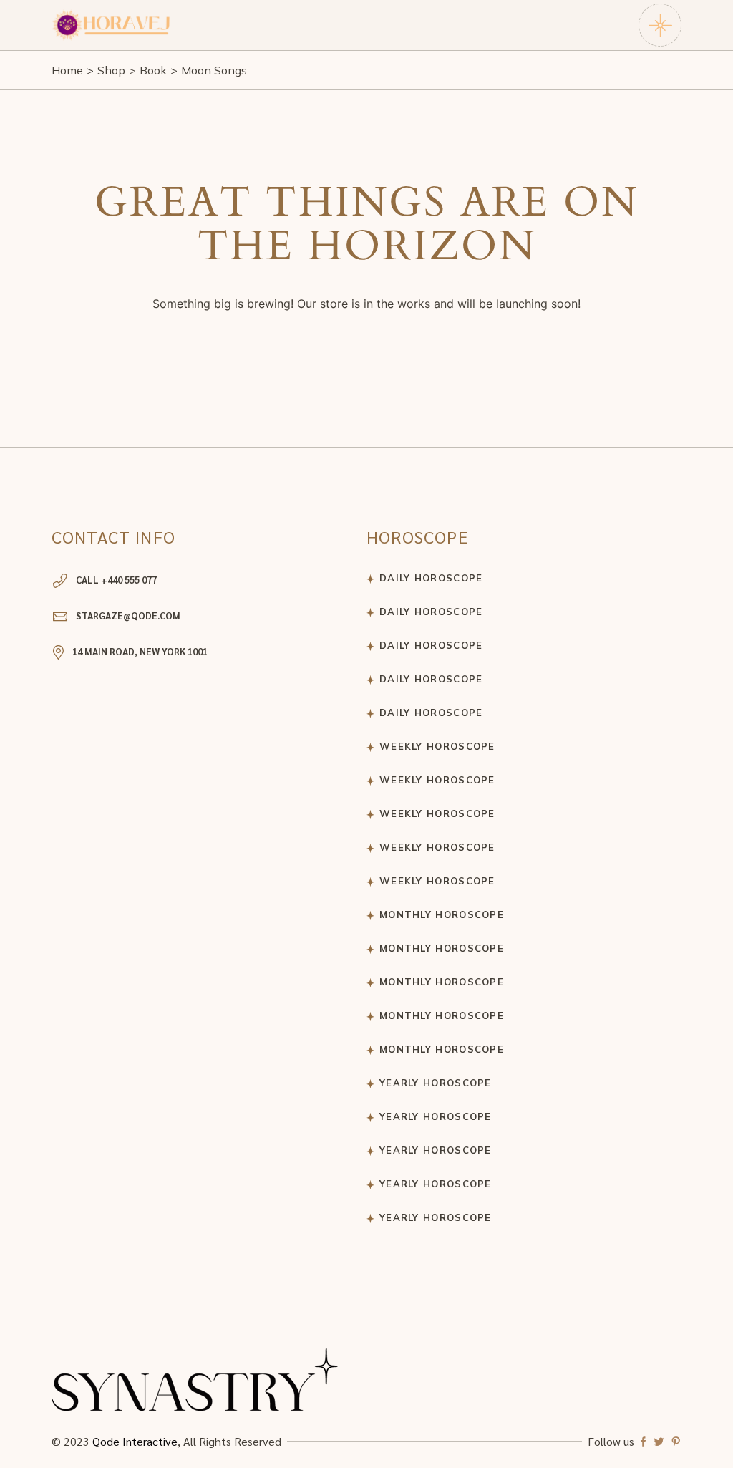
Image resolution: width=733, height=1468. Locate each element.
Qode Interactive (135, 1441)
